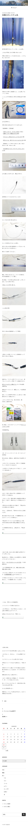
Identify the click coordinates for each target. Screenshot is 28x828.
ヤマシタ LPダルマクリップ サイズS (12, 136)
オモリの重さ (7, 806)
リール (5, 783)
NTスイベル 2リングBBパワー (9, 384)
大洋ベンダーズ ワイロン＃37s (11, 131)
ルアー (5, 786)
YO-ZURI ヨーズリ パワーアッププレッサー (13, 148)
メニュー (15, 7)
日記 (3, 769)
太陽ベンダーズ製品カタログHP (11, 133)
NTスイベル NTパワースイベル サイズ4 (13, 140)
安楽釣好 (5, 2)
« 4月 (7, 750)
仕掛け (5, 791)
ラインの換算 (7, 803)
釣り (3, 775)
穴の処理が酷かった (9, 574)
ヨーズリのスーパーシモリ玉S (13, 562)
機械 (3, 772)
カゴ (5, 780)
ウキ (5, 778)
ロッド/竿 (6, 789)
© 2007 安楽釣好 (6, 824)
